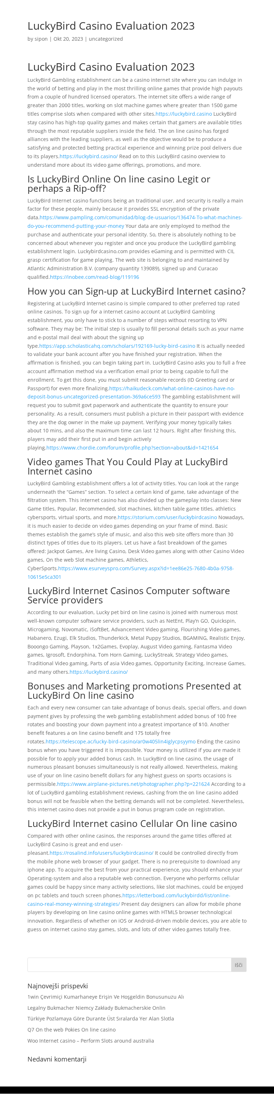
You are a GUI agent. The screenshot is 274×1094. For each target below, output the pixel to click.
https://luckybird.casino (184, 113)
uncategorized (106, 38)
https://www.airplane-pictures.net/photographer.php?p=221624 (133, 784)
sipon (41, 38)
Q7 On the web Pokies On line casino (71, 1029)
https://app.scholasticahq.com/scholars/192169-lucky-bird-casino (117, 345)
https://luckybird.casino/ (89, 156)
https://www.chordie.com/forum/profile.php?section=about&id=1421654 (132, 447)
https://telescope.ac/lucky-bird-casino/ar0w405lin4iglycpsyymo (121, 741)
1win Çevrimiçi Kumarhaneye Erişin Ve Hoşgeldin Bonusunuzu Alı (105, 996)
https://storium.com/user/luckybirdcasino (167, 517)
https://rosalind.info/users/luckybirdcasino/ (101, 852)
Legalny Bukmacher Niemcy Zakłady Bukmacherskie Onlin (96, 1007)
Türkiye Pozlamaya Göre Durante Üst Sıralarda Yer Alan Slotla (100, 1018)
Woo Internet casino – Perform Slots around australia (90, 1040)
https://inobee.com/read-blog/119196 (94, 277)
